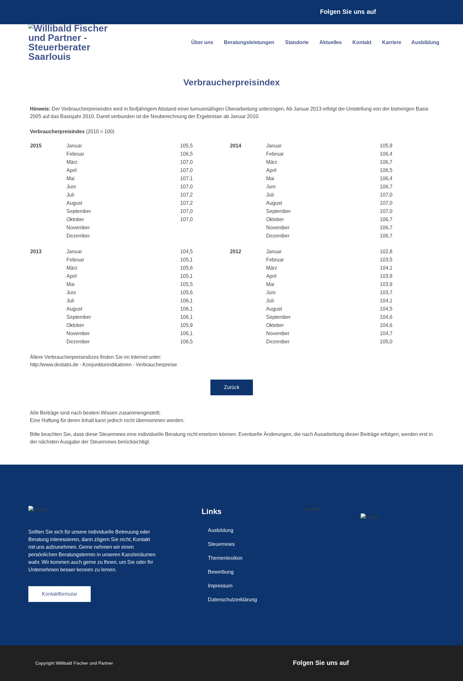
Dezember (178, 101)
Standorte (297, 42)
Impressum (220, 585)
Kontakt (361, 42)
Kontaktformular (59, 594)
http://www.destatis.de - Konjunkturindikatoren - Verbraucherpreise (103, 364)
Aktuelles (330, 42)
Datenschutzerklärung (232, 599)
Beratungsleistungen (249, 42)
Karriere (391, 42)
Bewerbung (221, 572)
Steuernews (221, 544)
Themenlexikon (225, 558)
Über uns (202, 42)
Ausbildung (425, 42)
